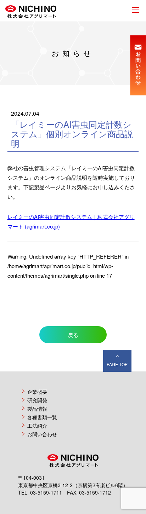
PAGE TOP (117, 364)
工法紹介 (37, 425)
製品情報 (37, 408)
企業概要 (37, 391)
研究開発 (37, 400)
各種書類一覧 (42, 417)
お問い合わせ (42, 434)
